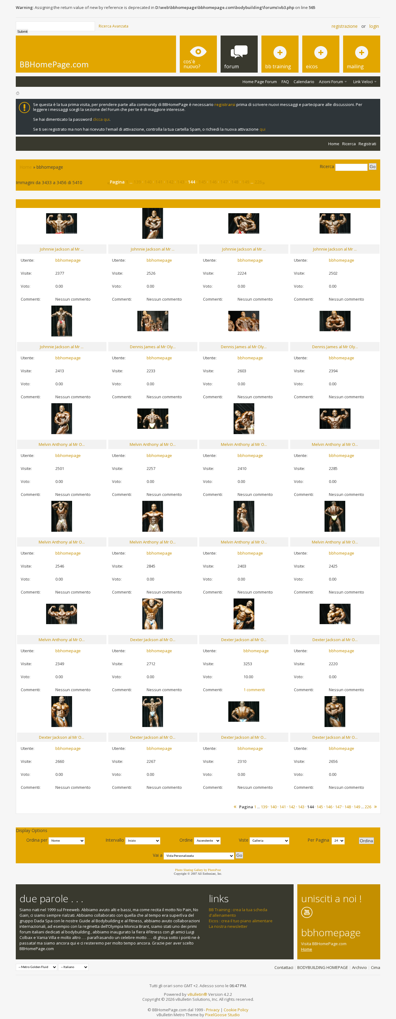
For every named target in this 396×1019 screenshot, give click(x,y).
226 (258, 182)
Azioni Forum (331, 81)
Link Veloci (363, 81)
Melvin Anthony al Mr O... (62, 444)
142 (170, 182)
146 (213, 182)
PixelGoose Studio (222, 1014)
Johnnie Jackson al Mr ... (62, 249)
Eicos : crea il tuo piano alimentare (241, 921)
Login (374, 26)
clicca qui (101, 119)
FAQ (285, 81)
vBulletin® (197, 994)
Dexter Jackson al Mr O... (152, 639)
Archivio (359, 967)
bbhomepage (68, 260)
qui (262, 129)
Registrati (367, 143)
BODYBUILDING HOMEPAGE (322, 967)
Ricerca (349, 143)
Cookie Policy (236, 1010)
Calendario (304, 81)
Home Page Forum (260, 81)
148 (235, 182)
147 (224, 182)
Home (333, 143)
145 (202, 182)
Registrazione (345, 26)
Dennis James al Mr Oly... (153, 346)
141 (159, 182)
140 (148, 182)
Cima (375, 967)
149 (245, 182)
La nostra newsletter (228, 926)
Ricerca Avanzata (113, 26)
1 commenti (254, 689)
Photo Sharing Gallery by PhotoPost (198, 870)
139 (137, 182)
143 (180, 182)
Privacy (213, 1010)
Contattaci (283, 967)
